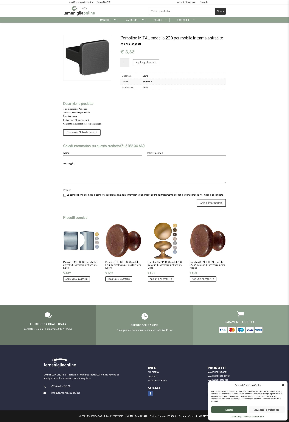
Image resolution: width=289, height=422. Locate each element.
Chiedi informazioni (211, 203)
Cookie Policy (236, 416)
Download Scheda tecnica (82, 132)
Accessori (183, 20)
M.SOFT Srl (204, 416)
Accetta (229, 409)
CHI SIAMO (153, 372)
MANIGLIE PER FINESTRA (219, 376)
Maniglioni (132, 20)
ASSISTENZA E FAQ (157, 380)
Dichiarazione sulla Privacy (253, 416)
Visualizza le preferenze (266, 409)
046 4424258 (103, 2)
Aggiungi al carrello (146, 62)
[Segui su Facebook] (150, 393)
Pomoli (158, 20)
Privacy (182, 416)
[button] (282, 385)
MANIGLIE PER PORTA (217, 372)
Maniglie (105, 20)
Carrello (203, 2)
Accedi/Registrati (186, 2)
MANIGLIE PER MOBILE (218, 379)
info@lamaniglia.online (81, 2)
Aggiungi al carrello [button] (76, 279)
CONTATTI (153, 376)
